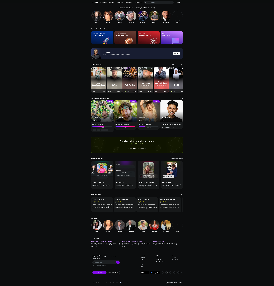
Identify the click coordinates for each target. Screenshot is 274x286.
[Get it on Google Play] (155, 272)
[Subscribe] (118, 262)
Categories (103, 2)
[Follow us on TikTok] (168, 272)
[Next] (181, 64)
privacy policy (103, 265)
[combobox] (160, 2)
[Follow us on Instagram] (164, 272)
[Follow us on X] (172, 272)
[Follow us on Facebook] (176, 272)
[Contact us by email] (180, 272)
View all (174, 64)
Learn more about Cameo (177, 158)
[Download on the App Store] (145, 272)
